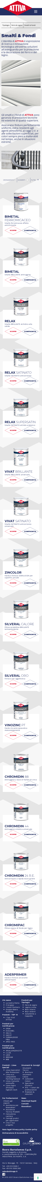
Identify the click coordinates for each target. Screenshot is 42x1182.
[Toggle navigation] (35, 11)
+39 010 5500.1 (12, 1166)
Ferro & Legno (16, 25)
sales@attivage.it (9, 1171)
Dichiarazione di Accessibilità (15, 1133)
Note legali (7, 1129)
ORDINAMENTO (8, 180)
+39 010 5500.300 (13, 1168)
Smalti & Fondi (30, 25)
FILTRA (33, 180)
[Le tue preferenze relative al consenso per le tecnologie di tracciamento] (38, 1178)
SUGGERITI (21, 180)
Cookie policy (31, 1129)
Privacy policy (18, 1129)
